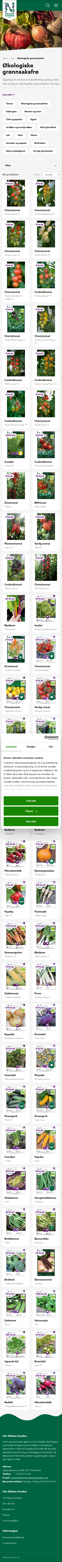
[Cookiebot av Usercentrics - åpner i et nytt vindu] (44, 738)
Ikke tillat (31, 821)
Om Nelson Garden (12, 1497)
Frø (12, 58)
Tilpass (29, 811)
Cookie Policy (10, 1542)
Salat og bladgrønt (15, 151)
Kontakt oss (9, 1509)
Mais (20, 135)
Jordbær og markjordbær (19, 127)
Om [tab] (51, 746)
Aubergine (11, 111)
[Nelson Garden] (10, 10)
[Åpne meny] (55, 5)
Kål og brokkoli (48, 127)
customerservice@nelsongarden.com (29, 1477)
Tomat (9, 103)
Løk (8, 135)
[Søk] (47, 5)
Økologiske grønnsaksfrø (34, 103)
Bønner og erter (33, 111)
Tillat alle (31, 800)
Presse (6, 1514)
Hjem (5, 58)
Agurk (33, 119)
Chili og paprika (14, 119)
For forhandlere (10, 1520)
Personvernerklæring (13, 1537)
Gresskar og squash (16, 143)
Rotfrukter (40, 143)
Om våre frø (9, 1503)
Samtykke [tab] (11, 746)
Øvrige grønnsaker (43, 151)
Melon (34, 135)
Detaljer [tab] (31, 746)
